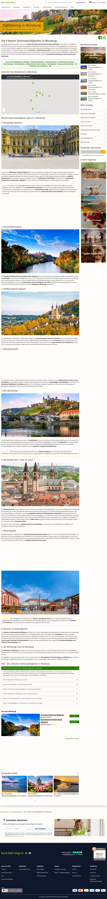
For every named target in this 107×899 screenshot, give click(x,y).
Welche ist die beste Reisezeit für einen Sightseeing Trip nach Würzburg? (22, 698)
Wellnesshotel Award (42, 872)
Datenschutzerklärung (98, 155)
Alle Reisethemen (41, 876)
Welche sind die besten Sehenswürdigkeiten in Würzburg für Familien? (22, 689)
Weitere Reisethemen (61, 7)
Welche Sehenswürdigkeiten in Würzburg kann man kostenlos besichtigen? (23, 703)
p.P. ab (74, 716)
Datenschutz (93, 869)
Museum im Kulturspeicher (65, 64)
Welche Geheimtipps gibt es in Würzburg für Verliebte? (17, 684)
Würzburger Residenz (37, 62)
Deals (72, 7)
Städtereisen (26, 7)
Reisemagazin (40, 869)
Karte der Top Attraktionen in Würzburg (18, 62)
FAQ (50, 66)
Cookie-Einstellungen (7, 879)
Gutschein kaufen (80, 2)
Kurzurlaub (16, 7)
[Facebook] (30, 853)
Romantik (36, 7)
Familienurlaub (47, 7)
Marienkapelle (51, 64)
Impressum (93, 872)
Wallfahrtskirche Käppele (66, 62)
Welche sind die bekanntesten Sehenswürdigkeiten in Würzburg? (22, 668)
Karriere (74, 869)
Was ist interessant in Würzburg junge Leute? (15, 679)
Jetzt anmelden (40, 829)
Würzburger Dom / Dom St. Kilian (36, 64)
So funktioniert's (76, 876)
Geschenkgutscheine (24, 869)
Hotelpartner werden (60, 869)
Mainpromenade (9, 64)
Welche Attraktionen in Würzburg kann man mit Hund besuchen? (20, 693)
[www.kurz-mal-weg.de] (8, 2)
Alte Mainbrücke (20, 64)
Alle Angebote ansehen (72, 738)
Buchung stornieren (6, 872)
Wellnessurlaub (5, 7)
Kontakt (3, 869)
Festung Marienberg (51, 62)
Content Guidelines (95, 876)
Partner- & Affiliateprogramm (62, 872)
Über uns (74, 872)
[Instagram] (26, 853)
